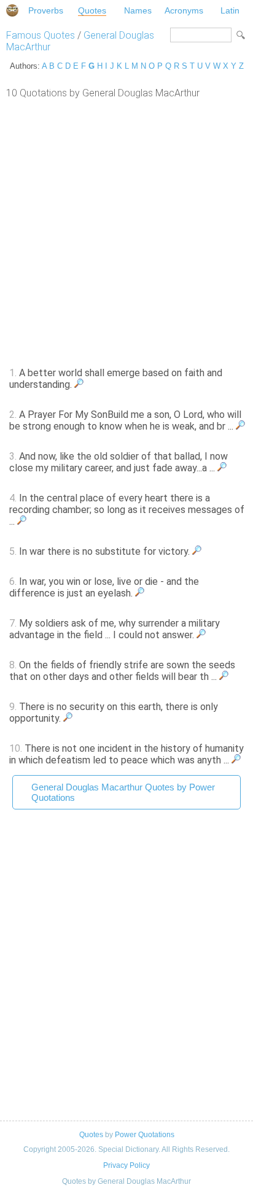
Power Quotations (144, 1134)
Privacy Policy (126, 1165)
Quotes (92, 10)
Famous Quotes (40, 35)
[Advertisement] (126, 231)
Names (138, 10)
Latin (229, 10)
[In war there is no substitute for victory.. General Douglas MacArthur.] (196, 551)
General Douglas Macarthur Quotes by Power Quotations (123, 792)
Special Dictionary (12, 10)
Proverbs (45, 10)
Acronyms (184, 10)
